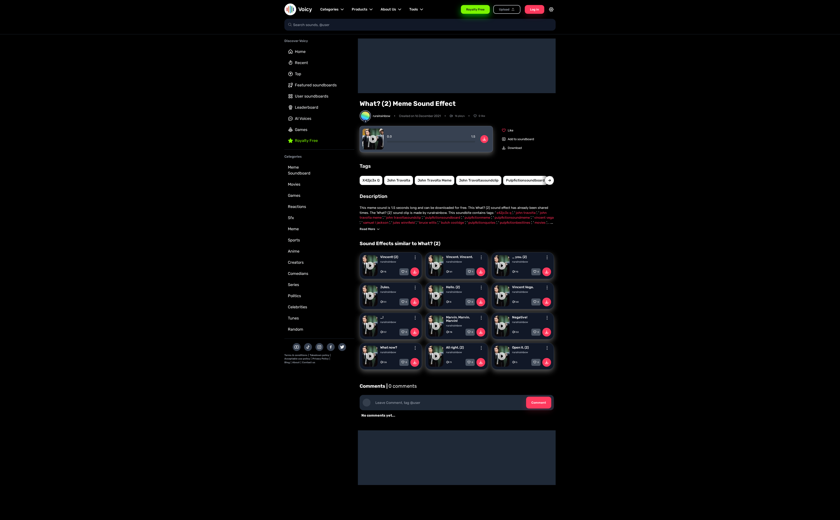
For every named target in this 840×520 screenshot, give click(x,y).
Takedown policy (319, 355)
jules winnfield (404, 223)
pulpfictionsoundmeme (513, 218)
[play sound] (373, 139)
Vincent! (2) (389, 257)
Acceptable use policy (297, 358)
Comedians (298, 273)
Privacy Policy (320, 358)
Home (300, 51)
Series (293, 284)
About (296, 362)
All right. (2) (455, 347)
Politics (294, 295)
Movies (294, 184)
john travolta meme (435, 180)
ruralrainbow (388, 261)
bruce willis (428, 223)
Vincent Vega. (523, 287)
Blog (287, 362)
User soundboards (311, 96)
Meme (293, 229)
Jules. (385, 287)
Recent (301, 62)
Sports (294, 240)
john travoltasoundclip (479, 180)
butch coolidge (453, 223)
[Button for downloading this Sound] (414, 271)
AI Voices (303, 118)
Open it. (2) (520, 347)
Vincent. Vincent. (459, 257)
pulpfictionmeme (478, 218)
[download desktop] (484, 139)
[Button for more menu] (415, 257)
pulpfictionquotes (482, 223)
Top (298, 74)
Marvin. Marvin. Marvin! (458, 319)
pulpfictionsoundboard (525, 180)
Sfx (291, 217)
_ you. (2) (519, 257)
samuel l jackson (376, 223)
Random (295, 329)
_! (381, 317)
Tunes (293, 318)
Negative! (519, 317)
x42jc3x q (371, 180)
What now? (388, 347)
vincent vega (544, 218)
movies (540, 223)
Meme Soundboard (299, 170)
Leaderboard (306, 107)
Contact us (308, 362)
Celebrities (297, 307)
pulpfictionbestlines (515, 223)
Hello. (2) (453, 287)
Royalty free (306, 140)
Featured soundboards (316, 85)
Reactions (297, 206)
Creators (296, 262)
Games (301, 129)
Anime (293, 251)
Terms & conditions (295, 355)
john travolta (398, 180)
